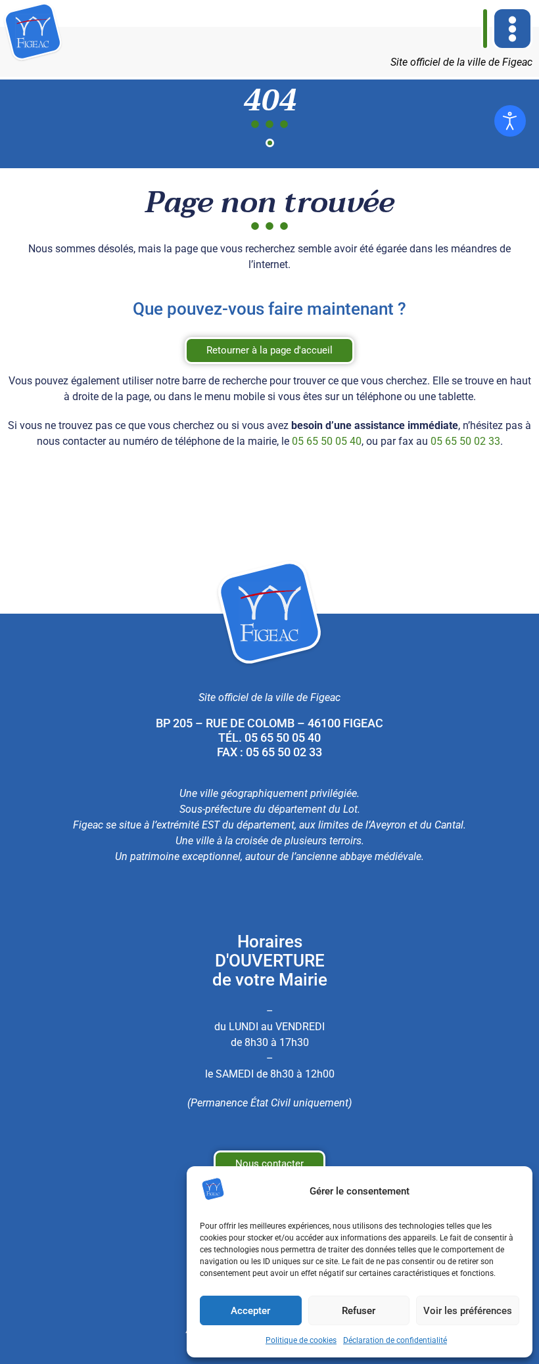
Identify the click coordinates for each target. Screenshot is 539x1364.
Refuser (358, 1311)
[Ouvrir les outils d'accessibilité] (510, 121)
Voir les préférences (467, 1311)
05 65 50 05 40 (327, 441)
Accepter (250, 1311)
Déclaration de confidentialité (395, 1340)
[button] (512, 28)
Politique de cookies (301, 1340)
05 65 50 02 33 (465, 441)
